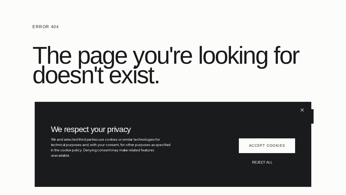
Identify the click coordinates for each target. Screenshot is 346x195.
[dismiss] (302, 110)
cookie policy (71, 150)
